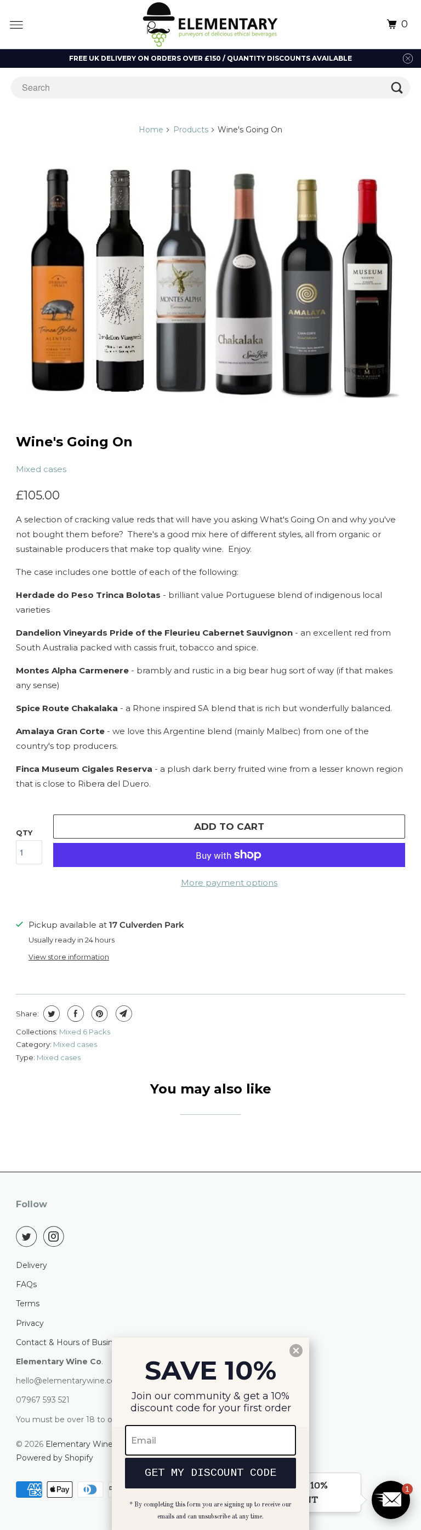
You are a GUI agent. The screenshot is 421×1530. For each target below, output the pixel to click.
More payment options (229, 882)
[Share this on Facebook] (74, 1013)
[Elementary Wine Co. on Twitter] (28, 1236)
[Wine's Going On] (210, 284)
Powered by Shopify (54, 1458)
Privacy (30, 1323)
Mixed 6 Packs (84, 1031)
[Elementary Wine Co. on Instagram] (56, 1236)
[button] (391, 1500)
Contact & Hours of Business (71, 1342)
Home (151, 130)
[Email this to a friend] (122, 1013)
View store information (69, 957)
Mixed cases (41, 469)
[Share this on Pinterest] (98, 1013)
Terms (27, 1303)
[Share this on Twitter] (50, 1013)
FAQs (26, 1284)
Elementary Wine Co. (86, 1444)
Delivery (31, 1265)
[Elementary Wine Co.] (210, 24)
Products (190, 130)
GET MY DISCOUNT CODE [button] (210, 1473)
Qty (24, 832)
